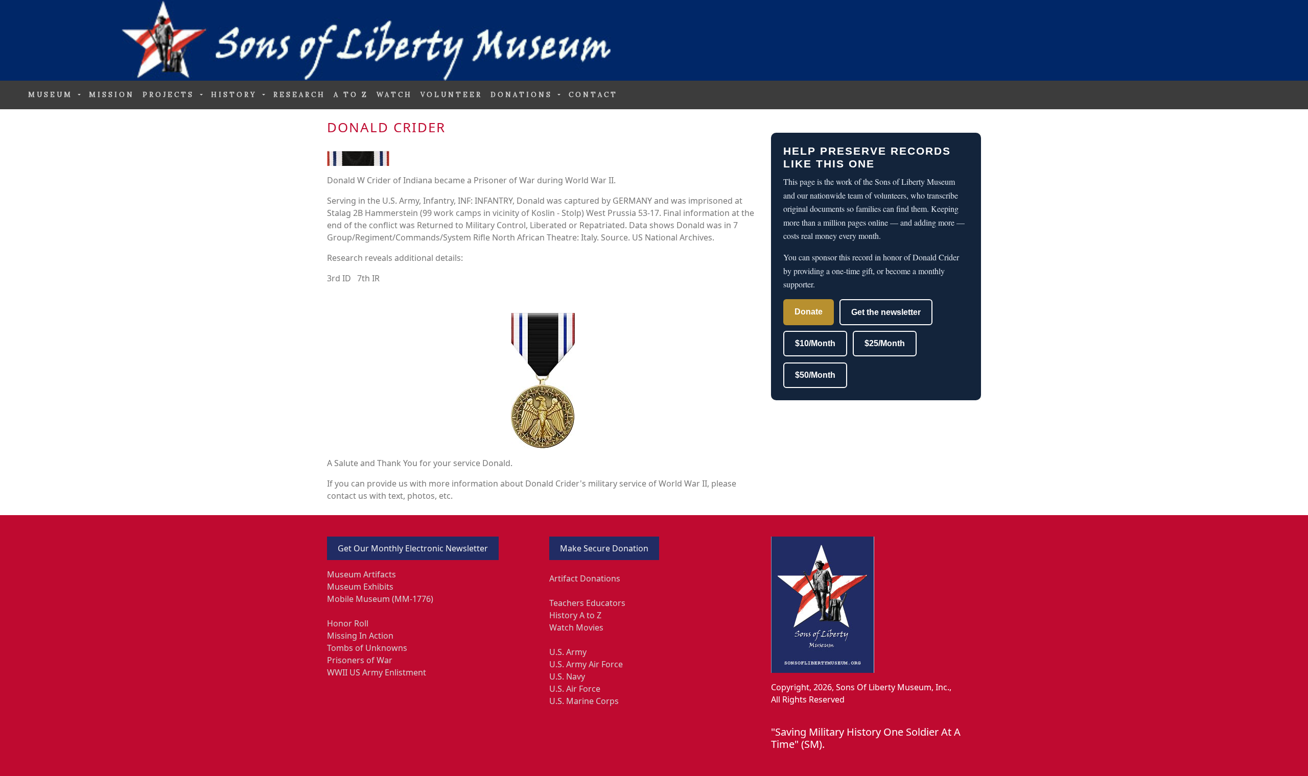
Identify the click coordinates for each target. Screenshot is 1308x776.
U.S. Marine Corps (584, 701)
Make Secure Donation (604, 548)
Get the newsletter (886, 312)
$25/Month (885, 343)
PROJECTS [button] (170, 94)
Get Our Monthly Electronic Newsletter (413, 548)
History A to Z (575, 615)
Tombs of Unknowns (367, 647)
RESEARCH (299, 94)
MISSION (111, 94)
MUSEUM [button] (52, 94)
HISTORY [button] (236, 94)
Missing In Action (360, 635)
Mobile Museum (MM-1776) (380, 598)
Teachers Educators (587, 603)
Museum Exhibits (360, 586)
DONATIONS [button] (523, 94)
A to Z (351, 94)
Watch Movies (576, 627)
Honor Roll (347, 623)
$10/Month (815, 343)
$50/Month (815, 375)
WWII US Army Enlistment (376, 672)
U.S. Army (568, 652)
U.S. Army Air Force (586, 664)
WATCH (394, 94)
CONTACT (593, 94)
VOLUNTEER (451, 94)
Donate (809, 311)
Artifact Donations (584, 578)
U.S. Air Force (574, 688)
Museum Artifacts (361, 574)
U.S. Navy (567, 676)
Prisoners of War (359, 660)
